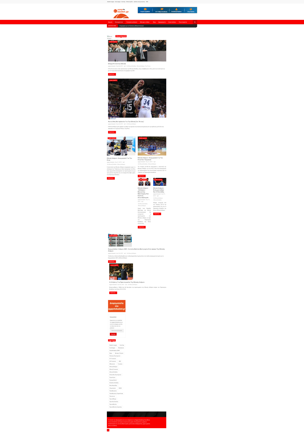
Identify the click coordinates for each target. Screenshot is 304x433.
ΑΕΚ (120, 361)
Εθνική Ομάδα (129, 1)
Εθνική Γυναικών (113, 369)
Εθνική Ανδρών (113, 41)
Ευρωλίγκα (112, 377)
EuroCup (123, 1)
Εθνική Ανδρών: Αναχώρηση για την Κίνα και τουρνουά (150, 159)
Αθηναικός (112, 364)
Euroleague (112, 347)
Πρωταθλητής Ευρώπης (115, 407)
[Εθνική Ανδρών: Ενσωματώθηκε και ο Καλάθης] (159, 182)
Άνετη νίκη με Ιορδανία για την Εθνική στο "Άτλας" (126, 121)
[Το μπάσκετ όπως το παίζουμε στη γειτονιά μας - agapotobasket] (121, 13)
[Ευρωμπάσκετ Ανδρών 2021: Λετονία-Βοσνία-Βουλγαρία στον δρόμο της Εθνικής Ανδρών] (137, 240)
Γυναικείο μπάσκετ (131, 22)
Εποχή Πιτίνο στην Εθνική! (117, 64)
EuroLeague (117, 1)
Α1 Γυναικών (112, 358)
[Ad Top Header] (167, 10)
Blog (154, 22)
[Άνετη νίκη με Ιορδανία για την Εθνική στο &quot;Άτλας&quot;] (137, 99)
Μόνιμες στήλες (144, 22)
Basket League (110, 1)
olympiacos (121, 347)
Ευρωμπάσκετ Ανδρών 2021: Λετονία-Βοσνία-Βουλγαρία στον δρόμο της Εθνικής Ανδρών (136, 250)
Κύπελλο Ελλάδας (114, 382)
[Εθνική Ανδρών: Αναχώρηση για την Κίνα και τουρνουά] (152, 146)
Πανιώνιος (112, 396)
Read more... (112, 74)
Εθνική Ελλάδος (132, 66)
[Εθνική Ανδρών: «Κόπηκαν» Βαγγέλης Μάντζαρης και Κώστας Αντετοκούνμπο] (144, 182)
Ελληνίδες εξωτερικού (115, 374)
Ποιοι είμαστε (183, 22)
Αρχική (110, 22)
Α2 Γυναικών (112, 361)
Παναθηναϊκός (113, 390)
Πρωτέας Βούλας (113, 401)
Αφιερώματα (162, 22)
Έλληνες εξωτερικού (114, 356)
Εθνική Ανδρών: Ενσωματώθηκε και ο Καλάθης (158, 190)
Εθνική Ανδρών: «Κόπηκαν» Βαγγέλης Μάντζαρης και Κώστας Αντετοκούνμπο (143, 192)
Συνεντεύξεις (172, 22)
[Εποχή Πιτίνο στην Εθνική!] (137, 50)
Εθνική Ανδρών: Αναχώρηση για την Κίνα (119, 159)
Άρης (110, 353)
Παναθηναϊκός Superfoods (116, 393)
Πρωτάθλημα (112, 399)
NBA (147, 1)
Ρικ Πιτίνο (147, 66)
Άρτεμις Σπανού (119, 353)
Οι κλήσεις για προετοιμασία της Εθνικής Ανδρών (126, 282)
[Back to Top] (108, 430)
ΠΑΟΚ (120, 388)
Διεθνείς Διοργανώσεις (139, 1)
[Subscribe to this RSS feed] (165, 33)
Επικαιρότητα (119, 22)
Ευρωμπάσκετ (113, 380)
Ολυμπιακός (112, 388)
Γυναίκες (120, 364)
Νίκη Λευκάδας (113, 385)
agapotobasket (112, 66)
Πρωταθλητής (113, 404)
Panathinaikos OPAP (114, 350)
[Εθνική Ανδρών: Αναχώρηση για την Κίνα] (121, 146)
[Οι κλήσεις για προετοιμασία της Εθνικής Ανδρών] (137, 271)
